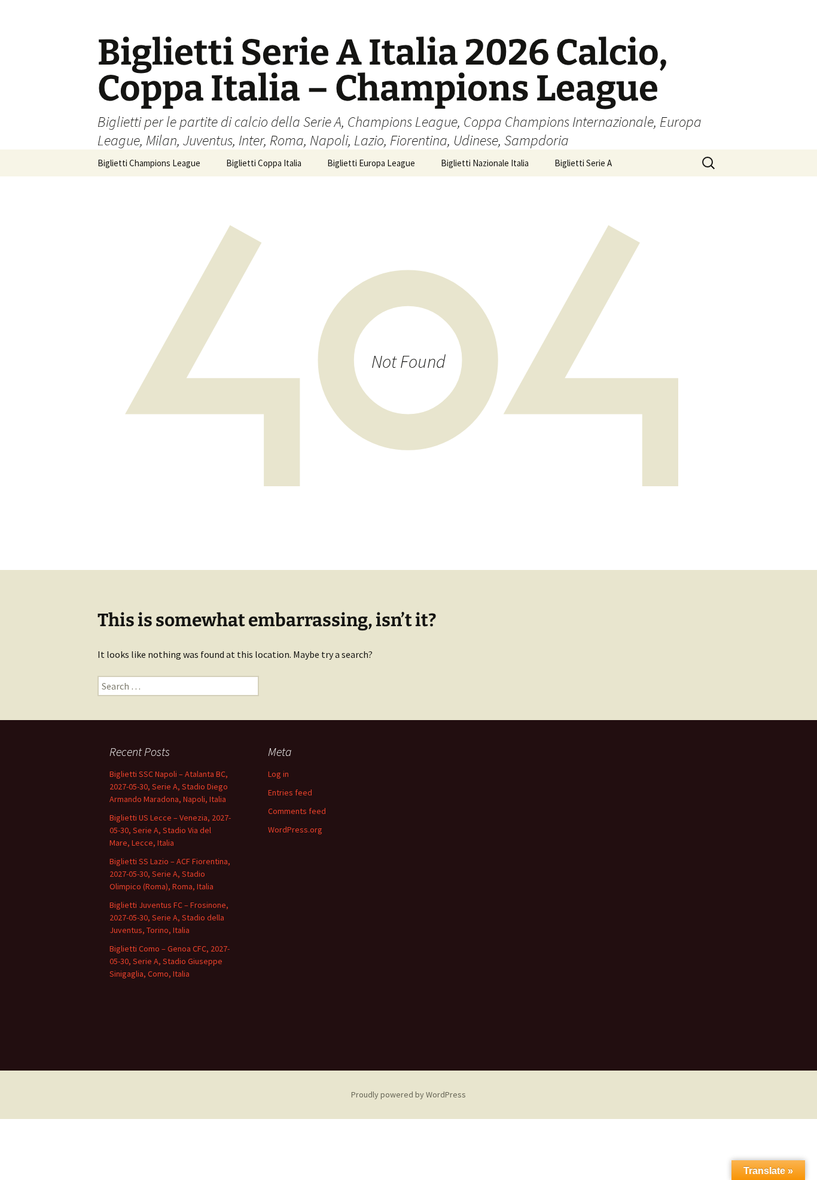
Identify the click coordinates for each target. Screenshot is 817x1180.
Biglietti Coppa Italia (263, 163)
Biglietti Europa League (371, 163)
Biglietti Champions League (148, 163)
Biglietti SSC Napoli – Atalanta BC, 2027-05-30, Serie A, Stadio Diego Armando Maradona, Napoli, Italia (168, 786)
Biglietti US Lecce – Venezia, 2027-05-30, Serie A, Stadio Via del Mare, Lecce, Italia (170, 830)
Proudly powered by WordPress (408, 1094)
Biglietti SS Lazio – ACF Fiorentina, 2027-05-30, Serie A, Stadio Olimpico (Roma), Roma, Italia (169, 874)
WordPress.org (295, 829)
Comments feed (297, 811)
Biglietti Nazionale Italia (485, 163)
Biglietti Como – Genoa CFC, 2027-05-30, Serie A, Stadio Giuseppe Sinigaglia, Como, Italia (169, 961)
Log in (278, 774)
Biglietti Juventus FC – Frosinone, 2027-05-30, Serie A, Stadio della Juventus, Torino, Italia (168, 917)
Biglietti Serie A (583, 163)
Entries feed (290, 792)
